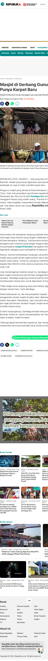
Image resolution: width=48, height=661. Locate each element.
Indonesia (5, 53)
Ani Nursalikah (29, 99)
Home (2, 79)
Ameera (3, 606)
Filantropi (29, 53)
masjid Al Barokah (24, 246)
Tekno (19, 616)
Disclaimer (4, 636)
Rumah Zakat (40, 53)
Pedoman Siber (39, 633)
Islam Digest (38, 609)
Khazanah (9, 79)
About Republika (6, 633)
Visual (19, 619)
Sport (36, 613)
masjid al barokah (27, 350)
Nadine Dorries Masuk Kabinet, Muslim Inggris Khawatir (8, 224)
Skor (36, 606)
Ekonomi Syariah (19, 48)
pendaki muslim (6, 356)
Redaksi (20, 633)
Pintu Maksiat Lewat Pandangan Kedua (30, 222)
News (2, 613)
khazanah (42, 48)
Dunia (13, 53)
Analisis (20, 613)
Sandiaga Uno (37, 196)
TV (1, 622)
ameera (5, 48)
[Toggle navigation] (2, 4)
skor (32, 48)
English (36, 619)
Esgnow (3, 619)
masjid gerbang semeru (9, 350)
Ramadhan (21, 622)
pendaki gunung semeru (23, 356)
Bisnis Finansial (39, 616)
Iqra (18, 609)
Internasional (4, 616)
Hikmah (20, 53)
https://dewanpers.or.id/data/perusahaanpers (19, 649)
